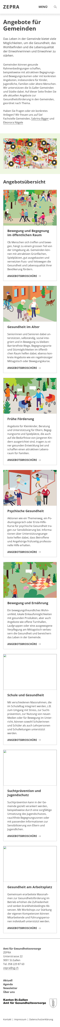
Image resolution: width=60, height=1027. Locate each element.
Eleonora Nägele (13, 122)
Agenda (8, 984)
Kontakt (7, 1019)
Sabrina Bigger (40, 118)
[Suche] (55, 6)
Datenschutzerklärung (41, 1019)
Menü (43, 7)
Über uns (9, 992)
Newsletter (10, 988)
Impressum (20, 1019)
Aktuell (7, 980)
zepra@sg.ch (11, 968)
